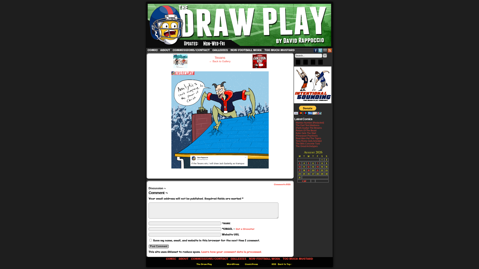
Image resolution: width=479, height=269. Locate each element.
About (165, 50)
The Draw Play (239, 25)
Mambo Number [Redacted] (310, 122)
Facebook (315, 50)
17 (299, 170)
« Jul (304, 181)
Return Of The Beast (306, 130)
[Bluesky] (298, 63)
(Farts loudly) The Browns (309, 128)
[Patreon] (305, 63)
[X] (313, 63)
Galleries (220, 50)
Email (325, 50)
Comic (153, 50)
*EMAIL (238, 229)
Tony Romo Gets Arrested (309, 141)
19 (308, 170)
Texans (220, 58)
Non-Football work (246, 50)
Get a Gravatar (245, 229)
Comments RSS (282, 184)
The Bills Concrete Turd (308, 143)
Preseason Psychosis (307, 135)
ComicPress (251, 264)
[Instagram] (320, 63)
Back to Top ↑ (285, 264)
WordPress (233, 264)
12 (308, 166)
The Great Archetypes (307, 146)
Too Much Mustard (279, 50)
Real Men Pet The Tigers (308, 138)
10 (300, 166)
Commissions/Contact (191, 50)
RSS (329, 50)
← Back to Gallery (220, 61)
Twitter (320, 50)
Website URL (230, 234)
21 (317, 170)
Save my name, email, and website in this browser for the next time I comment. (206, 240)
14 (317, 166)
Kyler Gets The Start (306, 133)
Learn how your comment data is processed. (231, 252)
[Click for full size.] (220, 167)
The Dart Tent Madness (307, 125)
